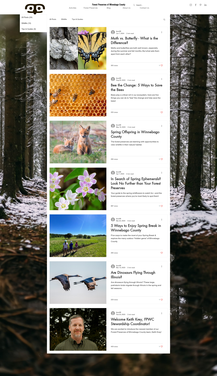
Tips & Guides (77, 19)
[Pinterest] (200, 4)
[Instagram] (190, 4)
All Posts (52, 19)
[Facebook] (195, 4)
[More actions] (162, 32)
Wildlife (64, 19)
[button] (73, 8)
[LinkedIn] (205, 4)
